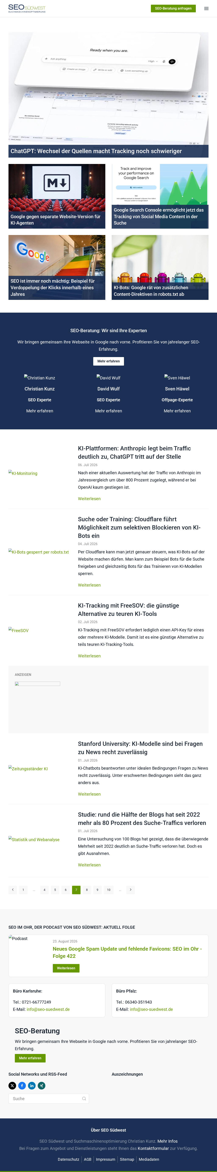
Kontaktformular (153, 1148)
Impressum (105, 1159)
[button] (206, 8)
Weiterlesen (89, 498)
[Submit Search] (84, 1099)
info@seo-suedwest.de (48, 1009)
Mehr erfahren (108, 361)
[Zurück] (12, 890)
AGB (87, 1159)
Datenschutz (68, 1159)
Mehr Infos (167, 1141)
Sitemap (127, 1159)
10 (108, 889)
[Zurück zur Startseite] (26, 8)
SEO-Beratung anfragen (173, 8)
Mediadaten (149, 1159)
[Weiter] (130, 890)
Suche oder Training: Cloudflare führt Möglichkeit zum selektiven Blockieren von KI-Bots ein (139, 527)
